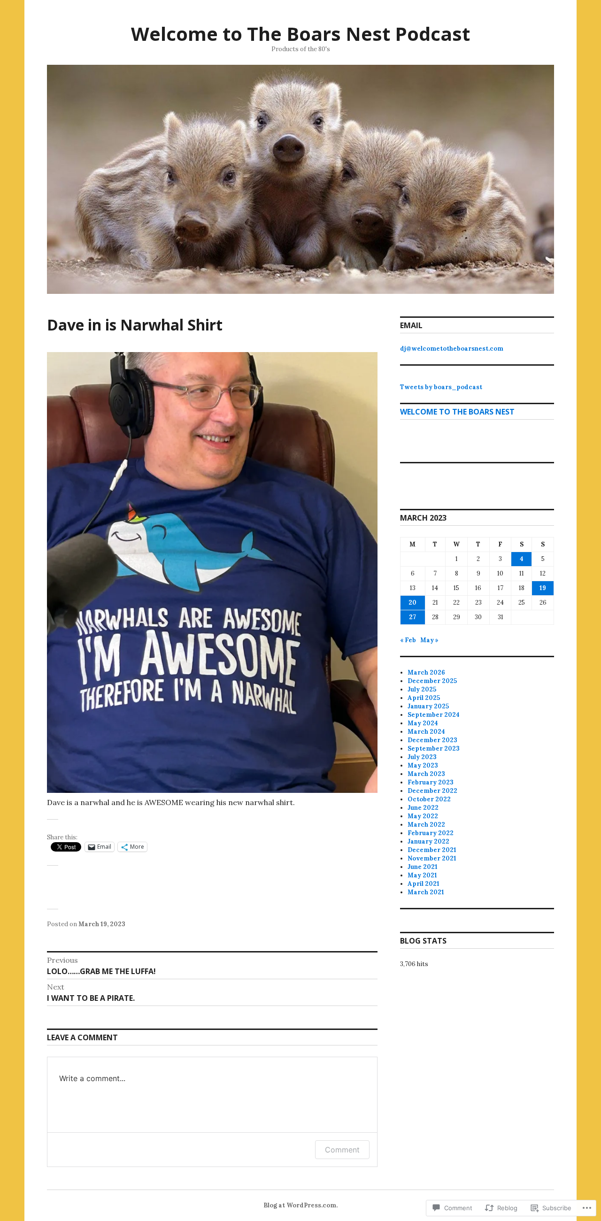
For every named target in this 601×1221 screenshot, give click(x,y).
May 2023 (423, 765)
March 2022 (426, 825)
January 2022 (428, 841)
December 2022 (432, 791)
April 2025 (424, 698)
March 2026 (426, 672)
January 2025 (428, 706)
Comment (342, 1149)
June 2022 (423, 808)
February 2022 (431, 833)
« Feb (408, 640)
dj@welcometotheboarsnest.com (451, 349)
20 (412, 603)
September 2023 (434, 749)
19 (542, 588)
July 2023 (422, 757)
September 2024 (434, 715)
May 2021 (422, 875)
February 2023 (431, 782)
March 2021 (426, 892)
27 (412, 617)
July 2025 (422, 689)
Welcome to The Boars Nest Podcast (300, 33)
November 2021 (432, 858)
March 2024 (426, 732)
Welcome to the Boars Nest (457, 412)
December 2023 (432, 740)
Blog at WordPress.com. (300, 1205)
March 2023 (426, 774)
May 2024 (423, 723)
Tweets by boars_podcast (441, 387)
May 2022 (423, 816)
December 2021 (432, 850)
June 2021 (423, 867)
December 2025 (432, 681)
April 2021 (423, 884)
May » (429, 640)
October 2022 (429, 799)
